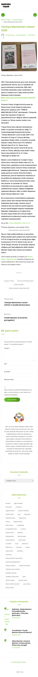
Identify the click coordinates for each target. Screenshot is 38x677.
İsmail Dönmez (10, 35)
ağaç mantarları (18, 503)
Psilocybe (19, 547)
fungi (18, 514)
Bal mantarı (9, 507)
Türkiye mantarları (19, 284)
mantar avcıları (10, 532)
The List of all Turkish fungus (25, 281)
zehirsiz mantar (22, 580)
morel (16, 543)
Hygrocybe (27, 514)
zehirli (24, 576)
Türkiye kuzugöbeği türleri (13, 562)
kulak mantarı (9, 525)
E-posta (7, 371)
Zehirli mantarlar (10, 580)
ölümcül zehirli (10, 587)
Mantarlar (20, 532)
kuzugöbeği (20, 525)
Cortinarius (19, 507)
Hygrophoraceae (10, 518)
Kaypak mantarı (18, 521)
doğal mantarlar (10, 510)
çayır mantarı (26, 584)
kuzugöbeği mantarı (11, 529)
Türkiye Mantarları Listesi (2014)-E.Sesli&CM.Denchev (17, 303)
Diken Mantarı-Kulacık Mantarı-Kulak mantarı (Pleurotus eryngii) (21, 643)
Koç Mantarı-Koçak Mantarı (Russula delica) (22, 631)
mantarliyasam (10, 536)
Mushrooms (9, 547)
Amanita (8, 503)
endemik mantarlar (23, 510)
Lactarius (23, 529)
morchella (8, 543)
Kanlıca (8, 521)
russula (28, 547)
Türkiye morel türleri (24, 565)
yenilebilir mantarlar (11, 573)
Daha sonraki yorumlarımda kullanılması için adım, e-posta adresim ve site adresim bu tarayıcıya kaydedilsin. (18, 392)
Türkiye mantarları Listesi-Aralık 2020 (19, 288)
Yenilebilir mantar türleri (12, 576)
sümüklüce (20, 551)
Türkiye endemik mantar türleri (14, 558)
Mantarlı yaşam (22, 536)
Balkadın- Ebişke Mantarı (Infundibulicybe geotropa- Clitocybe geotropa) (22, 612)
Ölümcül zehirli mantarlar (12, 584)
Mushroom (25, 543)
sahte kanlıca (9, 551)
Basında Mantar (21, 35)
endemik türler (10, 514)
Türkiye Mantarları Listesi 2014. (19, 223)
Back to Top (20, 672)
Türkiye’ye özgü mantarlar (13, 569)
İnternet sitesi (9, 379)
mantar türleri (22, 540)
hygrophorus (22, 518)
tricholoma (9, 554)
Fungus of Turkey (9, 281)
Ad (5, 364)
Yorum (7, 348)
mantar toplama (10, 540)
